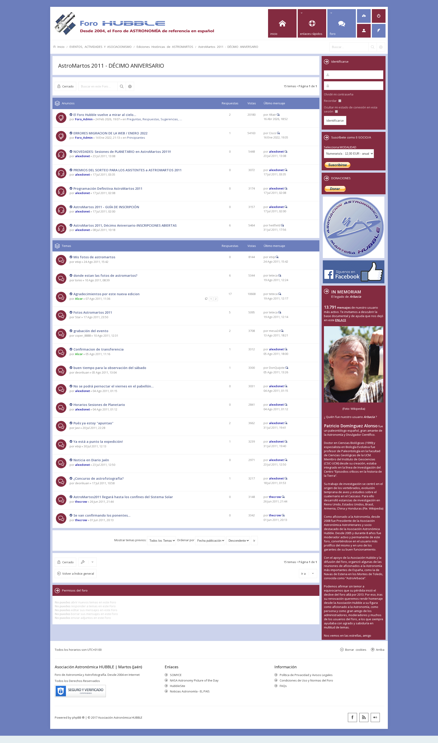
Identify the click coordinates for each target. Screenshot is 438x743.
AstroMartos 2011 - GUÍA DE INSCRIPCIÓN (106, 207)
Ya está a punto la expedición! (98, 441)
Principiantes (136, 138)
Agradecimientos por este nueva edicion (106, 294)
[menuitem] (364, 16)
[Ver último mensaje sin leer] (71, 115)
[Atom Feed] (363, 717)
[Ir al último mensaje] (278, 115)
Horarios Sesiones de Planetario (99, 404)
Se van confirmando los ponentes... (101, 515)
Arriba (380, 649)
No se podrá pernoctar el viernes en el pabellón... (113, 386)
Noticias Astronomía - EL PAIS (190, 691)
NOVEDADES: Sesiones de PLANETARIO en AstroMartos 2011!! (122, 151)
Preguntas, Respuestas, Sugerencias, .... (154, 119)
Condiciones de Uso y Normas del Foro (306, 680)
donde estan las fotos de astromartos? (105, 275)
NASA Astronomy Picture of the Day (194, 680)
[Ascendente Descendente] (238, 540)
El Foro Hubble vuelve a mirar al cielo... (104, 115)
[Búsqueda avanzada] (381, 47)
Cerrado (68, 86)
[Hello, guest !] (364, 31)
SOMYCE (176, 675)
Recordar (330, 101)
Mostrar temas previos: (130, 540)
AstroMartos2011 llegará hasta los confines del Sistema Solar (123, 497)
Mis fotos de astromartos (94, 257)
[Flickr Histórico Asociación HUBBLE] (375, 717)
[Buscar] (372, 47)
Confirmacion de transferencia (98, 349)
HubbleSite (177, 686)
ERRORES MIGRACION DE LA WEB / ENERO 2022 (110, 133)
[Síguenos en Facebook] (352, 717)
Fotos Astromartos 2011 (92, 312)
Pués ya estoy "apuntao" (93, 423)
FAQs (283, 686)
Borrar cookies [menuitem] (355, 649)
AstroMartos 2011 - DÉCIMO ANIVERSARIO (228, 46)
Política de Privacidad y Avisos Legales (306, 675)
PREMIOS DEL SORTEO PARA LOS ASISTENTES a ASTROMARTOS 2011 (127, 170)
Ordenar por (186, 540)
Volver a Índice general (78, 573)
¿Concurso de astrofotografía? (98, 478)
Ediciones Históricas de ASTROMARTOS (165, 46)
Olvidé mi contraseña (338, 94)
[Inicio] (134, 23)
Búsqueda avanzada (130, 86)
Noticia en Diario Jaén (91, 460)
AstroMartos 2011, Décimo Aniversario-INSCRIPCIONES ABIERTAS (125, 225)
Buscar (121, 86)
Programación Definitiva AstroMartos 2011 (107, 188)
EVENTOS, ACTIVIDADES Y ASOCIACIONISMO (101, 46)
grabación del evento (90, 331)
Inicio (61, 46)
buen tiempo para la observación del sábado (109, 368)
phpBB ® (78, 717)
